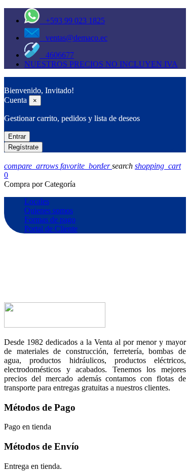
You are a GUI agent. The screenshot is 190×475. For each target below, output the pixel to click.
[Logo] (9, 81)
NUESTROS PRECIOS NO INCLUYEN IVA (101, 64)
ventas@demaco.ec (73, 37)
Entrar (17, 136)
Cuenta (15, 100)
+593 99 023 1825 (72, 20)
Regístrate (23, 147)
